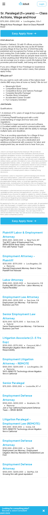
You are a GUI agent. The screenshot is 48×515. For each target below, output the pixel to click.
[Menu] (4, 4)
